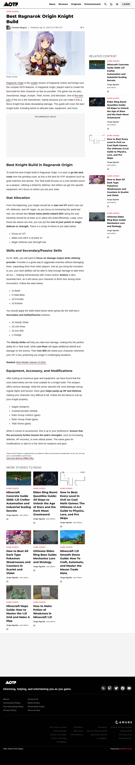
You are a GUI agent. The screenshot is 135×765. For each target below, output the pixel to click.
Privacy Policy (9, 710)
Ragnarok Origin (15, 83)
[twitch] (109, 688)
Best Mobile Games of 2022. (31, 362)
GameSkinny (77, 734)
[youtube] (129, 688)
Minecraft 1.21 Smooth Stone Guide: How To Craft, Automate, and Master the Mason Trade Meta (72, 562)
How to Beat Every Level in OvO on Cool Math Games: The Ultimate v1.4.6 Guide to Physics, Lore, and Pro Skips (118, 148)
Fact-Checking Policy (13, 706)
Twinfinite (78, 727)
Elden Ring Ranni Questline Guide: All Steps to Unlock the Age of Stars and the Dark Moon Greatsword (45, 503)
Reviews (63, 4)
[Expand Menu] (117, 4)
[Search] (105, 4)
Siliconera (78, 731)
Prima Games (60, 731)
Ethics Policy (34, 703)
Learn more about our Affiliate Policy (20, 458)
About (6, 699)
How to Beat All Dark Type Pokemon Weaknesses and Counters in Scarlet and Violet (18, 562)
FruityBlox (102, 738)
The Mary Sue (125, 734)
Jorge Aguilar (12, 515)
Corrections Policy (11, 703)
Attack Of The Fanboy (121, 727)
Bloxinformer (125, 738)
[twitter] (116, 688)
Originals (76, 4)
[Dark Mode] (111, 4)
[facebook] (122, 688)
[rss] (103, 688)
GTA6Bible (62, 742)
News (52, 4)
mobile (34, 83)
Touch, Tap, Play (59, 738)
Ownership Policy (36, 706)
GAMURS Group (126, 749)
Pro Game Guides (58, 727)
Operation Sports (98, 734)
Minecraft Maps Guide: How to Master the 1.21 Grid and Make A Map (18, 613)
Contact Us (33, 699)
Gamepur (102, 727)
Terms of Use (34, 710)
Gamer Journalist (58, 734)
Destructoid (126, 731)
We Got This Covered (97, 731)
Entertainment (92, 4)
